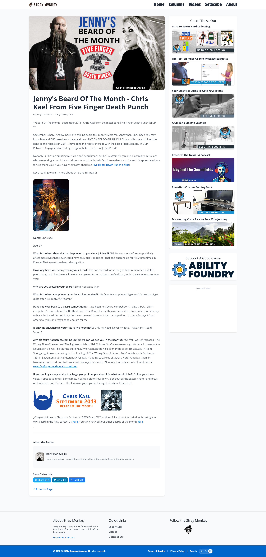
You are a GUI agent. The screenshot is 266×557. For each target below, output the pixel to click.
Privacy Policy (177, 551)
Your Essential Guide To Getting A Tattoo (197, 90)
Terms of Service (156, 551)
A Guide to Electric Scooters (189, 122)
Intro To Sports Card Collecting (191, 26)
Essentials (115, 527)
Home (159, 4)
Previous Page (44, 489)
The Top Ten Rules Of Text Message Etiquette (200, 58)
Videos (195, 4)
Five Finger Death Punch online (111, 164)
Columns (176, 4)
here (75, 421)
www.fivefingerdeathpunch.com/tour (55, 366)
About (231, 4)
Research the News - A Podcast (191, 155)
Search (193, 551)
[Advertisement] (203, 310)
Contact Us (116, 537)
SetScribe (213, 4)
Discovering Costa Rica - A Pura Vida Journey (199, 219)
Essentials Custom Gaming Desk (192, 187)
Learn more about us (63, 537)
